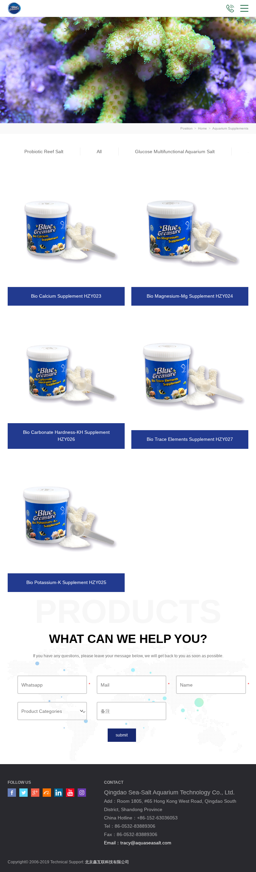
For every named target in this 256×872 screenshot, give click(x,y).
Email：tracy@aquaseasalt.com (137, 842)
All (99, 151)
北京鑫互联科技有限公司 (107, 862)
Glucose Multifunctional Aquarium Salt (175, 151)
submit (122, 735)
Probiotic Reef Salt (43, 151)
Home (202, 128)
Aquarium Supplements (230, 128)
